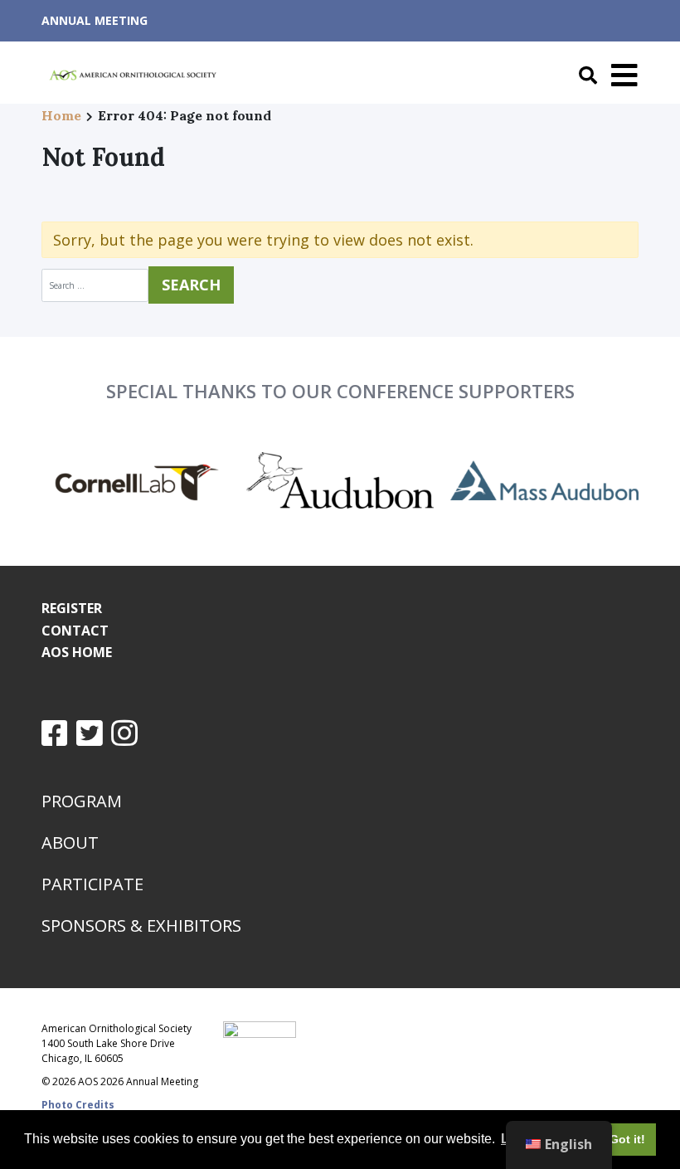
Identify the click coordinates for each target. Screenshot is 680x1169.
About (70, 842)
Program (81, 801)
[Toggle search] (584, 75)
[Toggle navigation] (620, 75)
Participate (92, 884)
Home (61, 115)
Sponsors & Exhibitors (141, 925)
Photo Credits (77, 1105)
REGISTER (71, 608)
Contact (75, 630)
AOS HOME (76, 652)
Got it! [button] (627, 1139)
